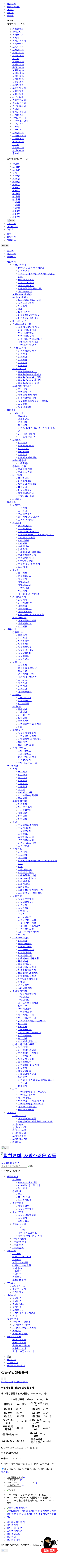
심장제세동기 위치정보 (29, 724)
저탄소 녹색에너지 (27, 878)
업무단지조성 (25, 1035)
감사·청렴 (23, 567)
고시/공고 (23, 680)
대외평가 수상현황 (27, 677)
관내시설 (16, 706)
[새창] (17, 1508)
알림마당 (22, 940)
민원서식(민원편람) (22, 294)
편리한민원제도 (26, 279)
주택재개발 (23, 1000)
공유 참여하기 (25, 472)
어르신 (21, 789)
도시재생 (22, 1023)
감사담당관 (18, 32)
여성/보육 (23, 783)
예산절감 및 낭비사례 (28, 594)
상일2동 (16, 190)
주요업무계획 (25, 514)
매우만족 (8, 1469)
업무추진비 (23, 549)
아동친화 (22, 786)
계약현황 (22, 605)
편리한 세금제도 (26, 1109)
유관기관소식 (25, 691)
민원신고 (22, 356)
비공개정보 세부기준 (28, 531)
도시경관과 (18, 61)
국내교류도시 (25, 751)
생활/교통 (17, 896)
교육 (14, 822)
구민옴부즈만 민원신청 (29, 380)
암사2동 (16, 205)
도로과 (15, 58)
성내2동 (16, 196)
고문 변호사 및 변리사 (29, 564)
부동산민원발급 (26, 333)
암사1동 (16, 202)
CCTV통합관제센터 (28, 979)
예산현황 (22, 573)
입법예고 (22, 685)
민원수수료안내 (26, 282)
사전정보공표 (25, 528)
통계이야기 (18, 730)
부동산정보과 (19, 88)
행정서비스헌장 (26, 285)
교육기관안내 (25, 828)
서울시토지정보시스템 (29, 926)
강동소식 (22, 665)
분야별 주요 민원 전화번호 (31, 268)
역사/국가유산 (25, 807)
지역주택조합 (25, 1012)
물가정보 (22, 1077)
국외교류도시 (25, 754)
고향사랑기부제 (26, 496)
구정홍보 (16, 694)
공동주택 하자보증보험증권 (32, 1020)
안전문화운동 (25, 952)
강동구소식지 (25, 700)
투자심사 (22, 591)
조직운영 (22, 511)
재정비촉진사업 (26, 1015)
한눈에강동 (12, 226)
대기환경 (22, 857)
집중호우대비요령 (27, 970)
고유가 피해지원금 (27, 519)
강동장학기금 (25, 834)
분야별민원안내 (20, 297)
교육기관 (22, 712)
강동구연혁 (23, 644)
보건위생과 (18, 73)
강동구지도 (23, 641)
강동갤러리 (23, 656)
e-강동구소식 (24, 697)
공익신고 (22, 389)
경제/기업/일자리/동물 (23, 1044)
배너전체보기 (19, 1133)
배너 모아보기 (25, 291)
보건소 (10, 9)
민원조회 (22, 362)
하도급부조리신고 (27, 398)
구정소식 (16, 662)
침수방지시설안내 (27, 967)
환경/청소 (17, 849)
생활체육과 (18, 94)
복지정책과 (18, 85)
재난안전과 (18, 124)
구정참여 (16, 439)
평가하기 (5, 1472)
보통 (27, 1469)
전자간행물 (23, 703)
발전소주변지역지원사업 (30, 890)
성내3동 (16, 199)
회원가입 (11, 237)
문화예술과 (18, 67)
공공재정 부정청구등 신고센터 (33, 401)
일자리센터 (23, 1047)
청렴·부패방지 (25, 407)
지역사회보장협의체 (28, 795)
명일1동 (16, 181)
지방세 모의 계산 (26, 1095)
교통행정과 (18, 49)
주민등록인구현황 (27, 736)
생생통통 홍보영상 (27, 668)
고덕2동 (16, 170)
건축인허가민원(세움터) (30, 339)
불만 (35, 1469)
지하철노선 (23, 911)
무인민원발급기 (26, 336)
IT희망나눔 (23, 478)
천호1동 (16, 211)
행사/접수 (23, 416)
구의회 (10, 12)
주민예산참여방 (26, 445)
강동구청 (11, 3)
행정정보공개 (25, 525)
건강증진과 (18, 35)
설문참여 (22, 454)
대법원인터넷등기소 (28, 342)
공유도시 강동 (25, 469)
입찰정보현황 (25, 602)
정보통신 (22, 306)
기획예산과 (18, 52)
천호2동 (16, 214)
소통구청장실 (13, 6)
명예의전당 (23, 451)
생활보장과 (18, 91)
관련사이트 (23, 985)
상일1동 (16, 187)
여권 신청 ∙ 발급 (26, 303)
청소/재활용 (24, 881)
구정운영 (16, 505)
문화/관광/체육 (19, 801)
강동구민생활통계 (27, 733)
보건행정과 (18, 79)
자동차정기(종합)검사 (29, 315)
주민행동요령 (25, 946)
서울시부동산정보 (27, 923)
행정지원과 (18, 150)
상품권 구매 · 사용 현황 (29, 552)
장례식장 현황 (25, 988)
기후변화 (22, 854)
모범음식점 (23, 721)
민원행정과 (18, 70)
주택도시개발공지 (27, 994)
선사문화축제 (25, 810)
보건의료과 (18, 76)
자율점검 (16, 499)
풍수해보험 (23, 961)
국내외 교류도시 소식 (28, 763)
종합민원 (11, 262)
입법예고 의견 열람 (27, 457)
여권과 (15, 109)
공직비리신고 (25, 392)
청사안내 (22, 638)
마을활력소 (23, 463)
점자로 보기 (7, 1381)
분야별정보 (12, 766)
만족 (19, 1469)
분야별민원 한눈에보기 (29, 300)
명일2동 (16, 184)
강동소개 (11, 629)
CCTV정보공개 (25, 561)
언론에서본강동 (26, 674)
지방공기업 (23, 588)
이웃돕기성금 (25, 490)
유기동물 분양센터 (27, 484)
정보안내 (22, 774)
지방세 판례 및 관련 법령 (30, 1103)
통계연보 (22, 742)
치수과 (15, 144)
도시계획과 (18, 64)
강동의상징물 (25, 647)
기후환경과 (18, 55)
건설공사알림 (25, 1029)
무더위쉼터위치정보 (28, 973)
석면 (20, 866)
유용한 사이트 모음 (27, 1106)
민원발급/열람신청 (21, 324)
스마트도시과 (19, 100)
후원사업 (22, 487)
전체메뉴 (11, 240)
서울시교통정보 (26, 902)
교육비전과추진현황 (28, 825)
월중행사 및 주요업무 (28, 517)
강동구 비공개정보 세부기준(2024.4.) (36, 534)
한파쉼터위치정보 (27, 976)
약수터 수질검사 (26, 872)
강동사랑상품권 (26, 1059)
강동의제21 (23, 851)
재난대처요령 (25, 943)
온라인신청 (18, 413)
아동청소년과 (19, 103)
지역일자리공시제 (27, 1050)
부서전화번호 (13, 1540)
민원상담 (22, 353)
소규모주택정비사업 (28, 1003)
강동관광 (22, 804)
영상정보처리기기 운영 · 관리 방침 (35, 1121)
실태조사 (22, 1026)
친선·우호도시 (19, 748)
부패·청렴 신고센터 (22, 386)
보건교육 (22, 425)
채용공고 (22, 683)
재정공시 (22, 579)
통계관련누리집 (26, 745)
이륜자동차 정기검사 (28, 318)
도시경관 (22, 1038)
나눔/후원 (17, 475)
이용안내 (11, 1112)
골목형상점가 (25, 1062)
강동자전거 (23, 908)
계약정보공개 (19, 597)
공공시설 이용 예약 (27, 434)
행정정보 (11, 502)
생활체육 (22, 813)
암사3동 (16, 208)
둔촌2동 (16, 178)
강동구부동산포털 (27, 920)
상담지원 (22, 365)
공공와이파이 (25, 917)
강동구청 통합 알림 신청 (30, 288)
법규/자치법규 (19, 617)
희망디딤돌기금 (26, 493)
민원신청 (22, 359)
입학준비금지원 (26, 837)
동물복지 (22, 1086)
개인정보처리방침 (27, 1118)
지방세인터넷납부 (27, 345)
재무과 (15, 126)
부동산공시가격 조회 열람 (31, 1100)
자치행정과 (18, 115)
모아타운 (22, 1006)
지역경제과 (18, 138)
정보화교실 (23, 419)
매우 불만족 (47, 1469)
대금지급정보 (25, 608)
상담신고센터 (19, 348)
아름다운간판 (25, 869)
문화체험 (22, 816)
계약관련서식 (25, 611)
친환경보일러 (25, 884)
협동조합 (22, 1068)
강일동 (15, 164)
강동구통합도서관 (27, 843)
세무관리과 (18, 97)
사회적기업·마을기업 (28, 1065)
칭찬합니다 (23, 448)
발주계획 (22, 600)
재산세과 (16, 129)
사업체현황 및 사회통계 (30, 739)
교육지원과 (18, 46)
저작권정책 (18, 1124)
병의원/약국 (24, 715)
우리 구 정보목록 (26, 537)
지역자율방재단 (26, 949)
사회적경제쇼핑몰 (27, 1074)
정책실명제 (23, 540)
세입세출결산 (25, 582)
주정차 (21, 914)
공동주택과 (18, 43)
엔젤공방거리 (25, 1071)
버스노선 (22, 905)
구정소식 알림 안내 (27, 436)
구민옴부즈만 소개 (27, 371)
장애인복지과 (19, 118)
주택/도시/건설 (19, 991)
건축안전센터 (19, 41)
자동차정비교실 (26, 929)
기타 (20, 727)
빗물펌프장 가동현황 (28, 958)
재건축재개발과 (20, 121)
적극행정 (22, 404)
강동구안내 (18, 632)
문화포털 (11, 223)
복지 (14, 768)
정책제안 (22, 442)
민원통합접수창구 (27, 351)
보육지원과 (18, 82)
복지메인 (22, 771)
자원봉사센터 (25, 481)
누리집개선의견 (20, 1139)
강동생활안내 (25, 653)
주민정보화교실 (26, 840)
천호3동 (16, 217)
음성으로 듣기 (21, 1381)
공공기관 (22, 709)
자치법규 (22, 626)
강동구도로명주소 (27, 899)
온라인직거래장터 (27, 757)
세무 (20, 309)
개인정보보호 (19, 1115)
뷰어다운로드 (19, 1136)
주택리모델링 (25, 1009)
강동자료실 (23, 659)
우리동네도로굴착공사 (29, 1032)
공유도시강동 (19, 466)
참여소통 (11, 410)
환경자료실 (23, 887)
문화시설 (22, 819)
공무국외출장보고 (27, 555)
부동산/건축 (24, 312)
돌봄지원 (22, 798)
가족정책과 (18, 29)
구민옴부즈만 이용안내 (29, 374)
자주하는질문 (19, 321)
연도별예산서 (25, 576)
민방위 (21, 982)
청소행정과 (18, 141)
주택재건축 (23, 997)
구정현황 (22, 508)
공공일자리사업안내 (28, 1053)
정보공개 (16, 522)
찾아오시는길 (19, 1130)
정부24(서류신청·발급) (29, 327)
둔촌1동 (16, 175)
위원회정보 (23, 546)
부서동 (10, 15)
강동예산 (16, 570)
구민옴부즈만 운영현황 (29, 377)
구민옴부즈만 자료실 (28, 383)
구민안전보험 (25, 964)
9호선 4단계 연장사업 (28, 932)
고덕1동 (16, 167)
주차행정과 (18, 132)
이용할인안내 (25, 760)
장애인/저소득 (25, 792)
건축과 (15, 38)
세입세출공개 (25, 585)
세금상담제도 (25, 1098)
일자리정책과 (19, 112)
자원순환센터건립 (27, 875)
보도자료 (22, 671)
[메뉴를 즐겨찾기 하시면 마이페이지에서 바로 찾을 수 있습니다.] (2, 1378)
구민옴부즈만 (19, 368)
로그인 (10, 234)
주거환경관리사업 (27, 1017)
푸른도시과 (18, 147)
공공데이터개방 (26, 558)
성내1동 (16, 193)
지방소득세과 (19, 135)
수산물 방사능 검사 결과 (30, 893)
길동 (14, 173)
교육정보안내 (25, 831)
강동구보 (22, 688)
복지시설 (22, 718)
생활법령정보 (25, 623)
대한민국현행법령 (27, 620)
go (24, 1477)
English (10, 229)
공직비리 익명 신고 (27, 395)
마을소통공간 (19, 460)
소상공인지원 (25, 1056)
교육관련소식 (25, 846)
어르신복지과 (19, 106)
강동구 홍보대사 (26, 650)
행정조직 (22, 635)
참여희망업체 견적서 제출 (31, 614)
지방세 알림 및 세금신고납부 (32, 1092)
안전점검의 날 (25, 955)
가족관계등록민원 (27, 330)
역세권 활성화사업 (27, 1041)
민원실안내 (23, 270)
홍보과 (15, 153)
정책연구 (22, 543)
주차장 (21, 934)
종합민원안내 (19, 265)
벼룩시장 (22, 422)
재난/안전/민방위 (20, 937)
